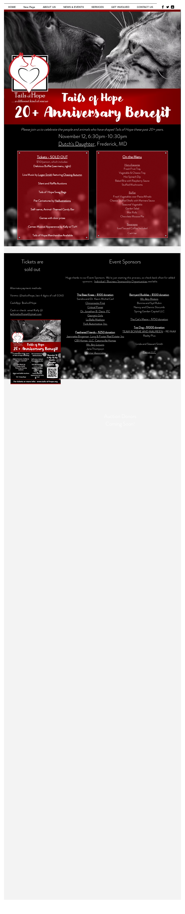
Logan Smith (45, 175)
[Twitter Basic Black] (167, 7)
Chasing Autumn (72, 175)
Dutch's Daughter (76, 144)
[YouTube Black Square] (172, 7)
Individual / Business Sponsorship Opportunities (120, 281)
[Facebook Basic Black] (162, 7)
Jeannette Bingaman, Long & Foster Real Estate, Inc (95, 336)
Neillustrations (63, 201)
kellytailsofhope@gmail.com (26, 314)
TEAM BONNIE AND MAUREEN (142, 331)
